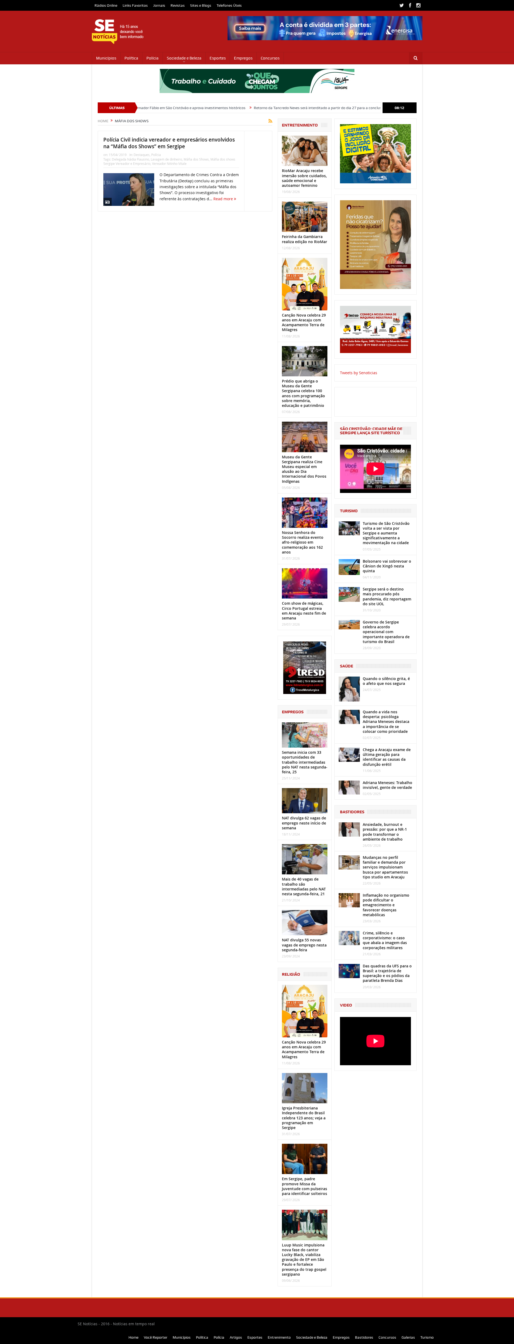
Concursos (270, 58)
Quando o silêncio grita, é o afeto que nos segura (386, 681)
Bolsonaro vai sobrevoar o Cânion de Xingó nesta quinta (387, 566)
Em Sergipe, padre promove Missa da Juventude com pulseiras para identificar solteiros (304, 1186)
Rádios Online (106, 5)
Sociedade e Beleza (184, 58)
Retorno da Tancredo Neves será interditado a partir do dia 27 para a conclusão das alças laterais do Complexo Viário (301, 108)
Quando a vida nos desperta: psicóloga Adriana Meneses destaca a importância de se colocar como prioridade (386, 721)
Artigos (236, 1337)
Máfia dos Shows (196, 159)
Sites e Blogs (200, 5)
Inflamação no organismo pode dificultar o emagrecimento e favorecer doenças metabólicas (386, 905)
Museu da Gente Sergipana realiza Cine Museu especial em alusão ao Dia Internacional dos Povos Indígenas (304, 469)
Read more (223, 198)
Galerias (408, 1337)
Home (133, 1337)
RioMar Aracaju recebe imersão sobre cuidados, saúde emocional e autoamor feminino (304, 178)
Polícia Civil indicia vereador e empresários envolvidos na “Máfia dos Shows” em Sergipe (169, 143)
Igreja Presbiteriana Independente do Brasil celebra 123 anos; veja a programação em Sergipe (304, 1117)
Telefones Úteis (229, 5)
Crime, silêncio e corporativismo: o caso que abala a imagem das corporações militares (385, 940)
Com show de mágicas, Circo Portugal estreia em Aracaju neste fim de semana (304, 611)
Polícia (152, 58)
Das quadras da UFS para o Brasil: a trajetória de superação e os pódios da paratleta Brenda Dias (387, 973)
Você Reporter (155, 1337)
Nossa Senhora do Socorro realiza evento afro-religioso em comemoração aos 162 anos (302, 542)
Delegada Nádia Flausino (130, 159)
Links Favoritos (135, 5)
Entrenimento (279, 1337)
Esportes (218, 58)
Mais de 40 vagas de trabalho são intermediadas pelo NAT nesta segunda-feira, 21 (304, 886)
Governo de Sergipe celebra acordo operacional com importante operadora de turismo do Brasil (386, 631)
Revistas (178, 5)
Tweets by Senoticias (358, 372)
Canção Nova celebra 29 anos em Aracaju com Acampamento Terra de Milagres (304, 322)
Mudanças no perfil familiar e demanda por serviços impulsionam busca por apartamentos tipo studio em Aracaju (385, 867)
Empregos (243, 58)
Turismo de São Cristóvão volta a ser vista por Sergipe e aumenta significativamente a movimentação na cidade (386, 533)
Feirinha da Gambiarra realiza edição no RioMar (304, 239)
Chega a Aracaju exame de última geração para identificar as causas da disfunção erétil (387, 757)
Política (131, 58)
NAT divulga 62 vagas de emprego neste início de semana (304, 822)
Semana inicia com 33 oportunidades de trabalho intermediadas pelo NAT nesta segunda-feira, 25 (304, 762)
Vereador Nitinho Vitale (169, 163)
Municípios (106, 58)
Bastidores (364, 1337)
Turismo (427, 1337)
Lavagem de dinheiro (166, 159)
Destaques (142, 155)
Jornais (159, 5)
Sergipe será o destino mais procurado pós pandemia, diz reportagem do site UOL (387, 596)
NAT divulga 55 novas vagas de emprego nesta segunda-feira (304, 944)
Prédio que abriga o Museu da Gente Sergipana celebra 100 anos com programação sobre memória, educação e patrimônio (303, 393)
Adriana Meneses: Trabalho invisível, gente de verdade (387, 785)
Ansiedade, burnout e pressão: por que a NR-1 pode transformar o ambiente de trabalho (385, 832)
